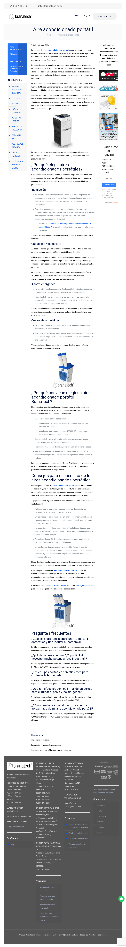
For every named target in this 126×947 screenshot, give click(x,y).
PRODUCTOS (17, 104)
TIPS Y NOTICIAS (16, 154)
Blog (12, 844)
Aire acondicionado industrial (47, 889)
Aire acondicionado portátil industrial (47, 897)
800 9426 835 (21, 6)
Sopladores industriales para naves (78, 845)
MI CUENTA (102, 16)
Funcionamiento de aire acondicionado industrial (78, 826)
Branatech (79, 224)
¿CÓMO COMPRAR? (16, 111)
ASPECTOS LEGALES (16, 119)
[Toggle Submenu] (22, 50)
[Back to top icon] (114, 942)
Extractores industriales (78, 838)
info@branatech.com (50, 6)
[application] (108, 75)
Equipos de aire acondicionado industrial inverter (49, 916)
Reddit (99, 832)
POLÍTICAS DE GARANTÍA (17, 145)
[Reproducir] (102, 78)
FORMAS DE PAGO (16, 137)
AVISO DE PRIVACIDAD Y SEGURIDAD (18, 89)
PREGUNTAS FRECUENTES (17, 128)
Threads (100, 827)
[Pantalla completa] (117, 78)
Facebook (101, 805)
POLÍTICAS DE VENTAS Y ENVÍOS (17, 164)
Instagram (101, 816)
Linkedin (100, 822)
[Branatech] (20, 16)
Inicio (49, 35)
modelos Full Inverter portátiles (62, 224)
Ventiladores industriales (78, 833)
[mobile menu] (76, 16)
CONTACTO (16, 98)
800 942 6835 (59, 585)
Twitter (100, 811)
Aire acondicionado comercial (47, 906)
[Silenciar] (115, 78)
